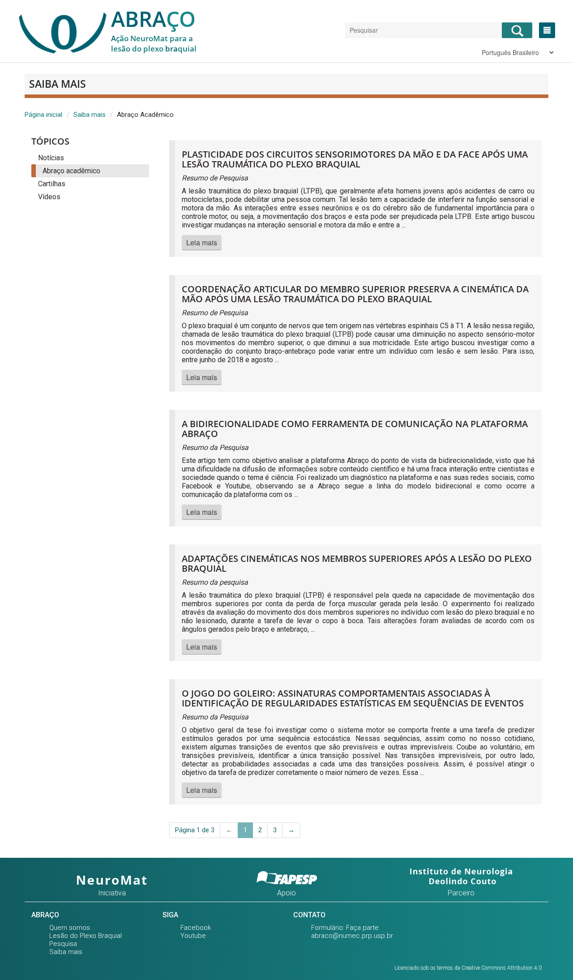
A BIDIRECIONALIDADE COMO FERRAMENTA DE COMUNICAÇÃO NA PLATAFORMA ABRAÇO (355, 429)
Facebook (195, 928)
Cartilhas (51, 184)
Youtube (193, 936)
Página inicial (43, 115)
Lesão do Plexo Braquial (85, 936)
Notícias (51, 158)
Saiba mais (89, 115)
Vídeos (49, 197)
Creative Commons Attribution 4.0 (502, 968)
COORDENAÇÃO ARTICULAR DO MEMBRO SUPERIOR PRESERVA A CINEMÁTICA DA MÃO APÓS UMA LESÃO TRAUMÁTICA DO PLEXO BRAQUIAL (355, 294)
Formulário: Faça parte (345, 928)
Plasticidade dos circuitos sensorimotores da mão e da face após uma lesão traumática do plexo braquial (355, 159)
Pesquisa (63, 944)
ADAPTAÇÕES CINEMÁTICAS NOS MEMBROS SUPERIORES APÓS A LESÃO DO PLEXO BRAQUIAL (357, 563)
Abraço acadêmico (71, 171)
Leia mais (201, 242)
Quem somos (69, 928)
